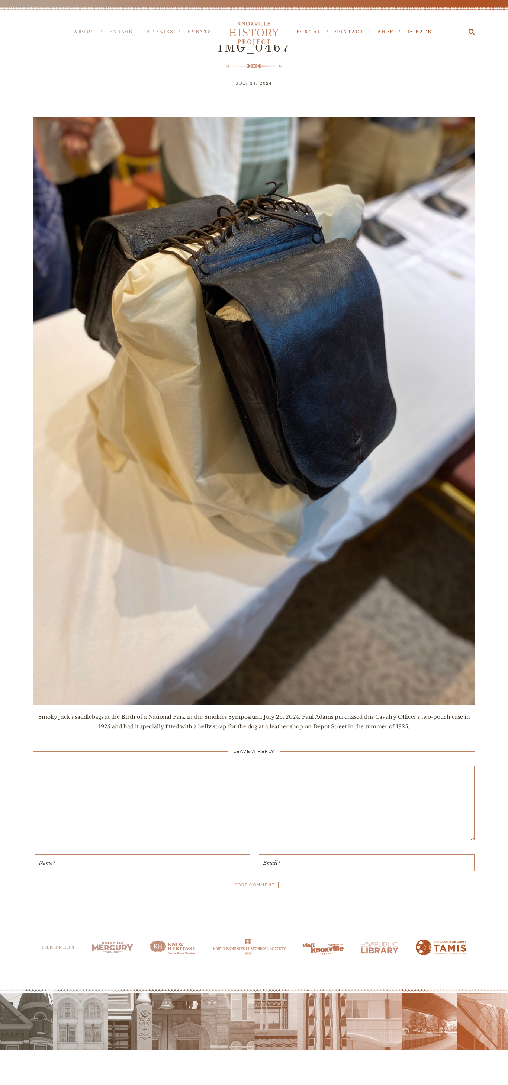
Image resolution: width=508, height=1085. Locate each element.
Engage (121, 31)
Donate (419, 31)
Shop (385, 31)
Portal (308, 31)
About (84, 31)
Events (199, 31)
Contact (349, 31)
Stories (160, 31)
